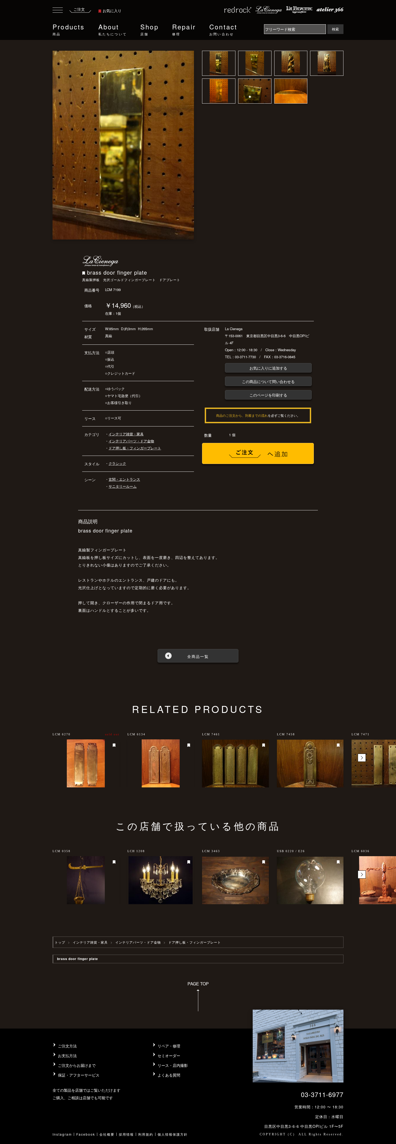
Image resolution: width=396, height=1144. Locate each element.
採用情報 (126, 1134)
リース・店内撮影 (173, 1065)
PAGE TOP (198, 984)
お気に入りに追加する (268, 368)
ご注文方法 (67, 1046)
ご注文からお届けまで (77, 1065)
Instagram (62, 1134)
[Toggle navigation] (58, 10)
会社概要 (106, 1134)
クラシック (117, 463)
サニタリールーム (123, 486)
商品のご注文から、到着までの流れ (242, 415)
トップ (60, 942)
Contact (223, 29)
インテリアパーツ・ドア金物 (131, 440)
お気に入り (112, 10)
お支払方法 (67, 1055)
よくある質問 (169, 1075)
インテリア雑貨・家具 (126, 433)
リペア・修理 (169, 1046)
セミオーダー (169, 1055)
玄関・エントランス (124, 479)
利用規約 (145, 1134)
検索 (335, 29)
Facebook (85, 1134)
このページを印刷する (268, 395)
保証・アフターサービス (78, 1075)
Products (69, 29)
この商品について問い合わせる (268, 381)
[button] (362, 758)
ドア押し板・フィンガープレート (135, 447)
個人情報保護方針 (173, 1134)
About (112, 29)
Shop (149, 29)
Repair (184, 29)
